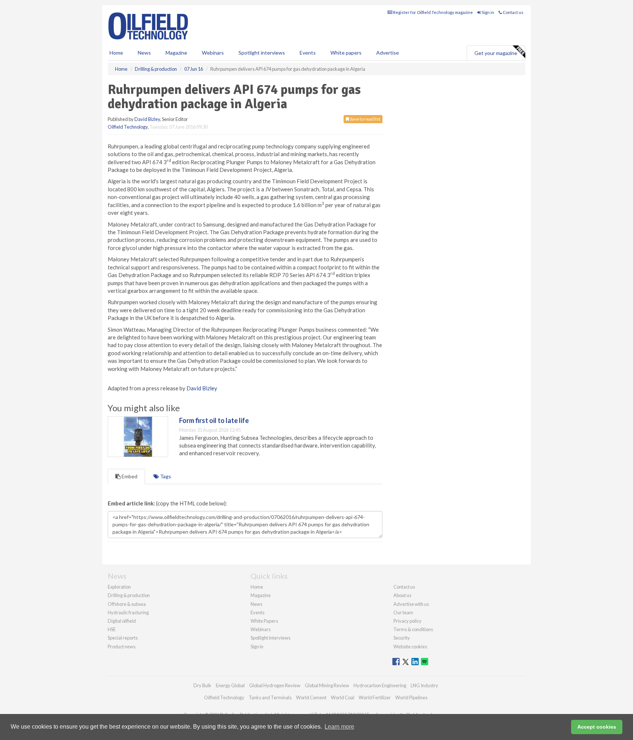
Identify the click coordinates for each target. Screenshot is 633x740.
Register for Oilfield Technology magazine (432, 12)
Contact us (512, 12)
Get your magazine (495, 53)
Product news (122, 646)
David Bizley (147, 119)
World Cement (311, 697)
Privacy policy (407, 621)
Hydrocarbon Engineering (379, 685)
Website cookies (410, 646)
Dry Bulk (202, 685)
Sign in (487, 12)
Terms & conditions (413, 629)
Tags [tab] (165, 476)
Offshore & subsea (127, 604)
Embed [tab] (129, 476)
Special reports (123, 638)
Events (308, 52)
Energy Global (230, 685)
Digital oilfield (122, 621)
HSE (112, 629)
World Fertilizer (375, 697)
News (256, 604)
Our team (403, 612)
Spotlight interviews (261, 52)
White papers (346, 52)
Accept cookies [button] (596, 727)
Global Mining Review (327, 685)
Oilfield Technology (128, 127)
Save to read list (364, 119)
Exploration (119, 587)
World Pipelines (411, 697)
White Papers (264, 621)
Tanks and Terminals (270, 697)
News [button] (144, 52)
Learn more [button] (339, 727)
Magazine (176, 52)
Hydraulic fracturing (128, 612)
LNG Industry (424, 685)
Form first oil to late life (214, 420)
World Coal (342, 697)
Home (116, 52)
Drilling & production (129, 595)
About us (402, 595)
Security (401, 638)
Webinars (213, 52)
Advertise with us (411, 604)
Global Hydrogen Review (274, 685)
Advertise (387, 52)
